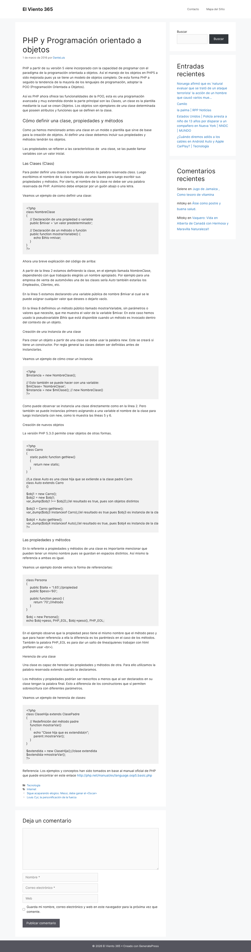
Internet (31, 789)
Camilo (182, 104)
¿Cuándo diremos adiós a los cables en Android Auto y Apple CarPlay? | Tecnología (200, 141)
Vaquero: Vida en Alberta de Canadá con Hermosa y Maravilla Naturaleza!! (202, 223)
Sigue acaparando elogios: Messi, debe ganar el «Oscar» (62, 793)
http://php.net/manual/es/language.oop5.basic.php (114, 775)
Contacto (193, 9)
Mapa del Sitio (215, 9)
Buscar (182, 32)
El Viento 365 (38, 9)
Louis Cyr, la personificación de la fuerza (51, 797)
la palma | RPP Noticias (194, 110)
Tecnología (33, 785)
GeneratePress (149, 946)
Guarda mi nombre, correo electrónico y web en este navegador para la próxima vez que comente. (92, 909)
